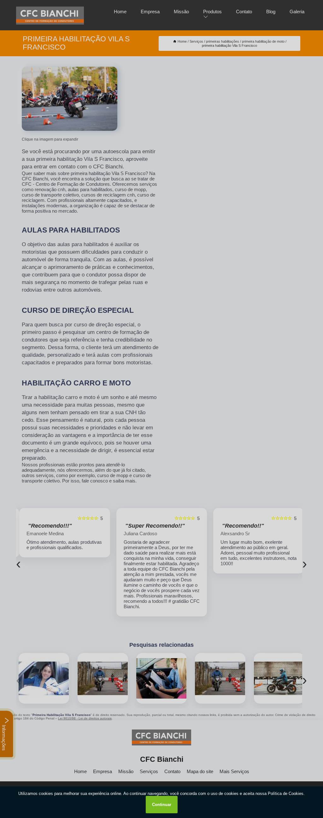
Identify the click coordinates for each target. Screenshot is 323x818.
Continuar (161, 804)
